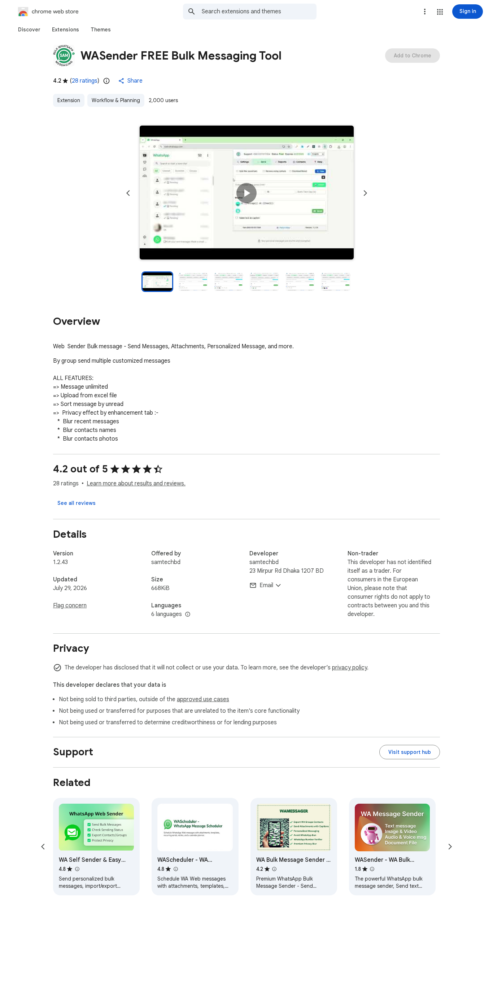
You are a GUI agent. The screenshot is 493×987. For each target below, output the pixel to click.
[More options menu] (425, 11)
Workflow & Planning (116, 100)
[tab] (29, 29)
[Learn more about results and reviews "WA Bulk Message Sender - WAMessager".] (274, 869)
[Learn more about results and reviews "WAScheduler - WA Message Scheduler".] (175, 869)
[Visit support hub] (409, 752)
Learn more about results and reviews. (136, 483)
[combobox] (259, 11)
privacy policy (349, 667)
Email (266, 585)
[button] (440, 12)
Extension (68, 100)
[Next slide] (365, 193)
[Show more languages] (187, 614)
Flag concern (70, 605)
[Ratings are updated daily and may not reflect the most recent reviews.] (106, 81)
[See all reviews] (76, 503)
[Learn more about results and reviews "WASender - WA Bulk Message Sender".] (372, 869)
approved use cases (203, 699)
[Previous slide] (128, 193)
